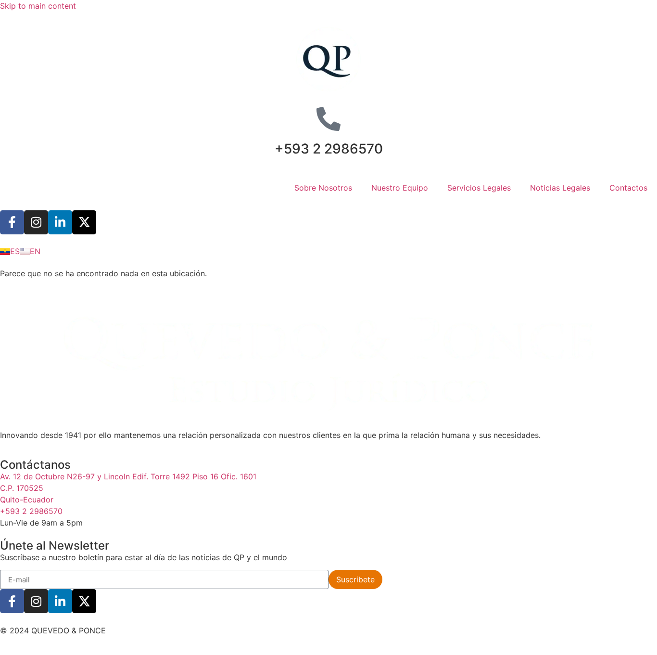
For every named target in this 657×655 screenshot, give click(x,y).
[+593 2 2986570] (328, 119)
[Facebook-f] (12, 222)
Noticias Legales (560, 188)
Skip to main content (38, 6)
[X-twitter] (84, 222)
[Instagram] (36, 222)
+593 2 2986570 (329, 149)
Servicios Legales (479, 188)
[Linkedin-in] (60, 222)
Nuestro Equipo (399, 188)
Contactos (628, 188)
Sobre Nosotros (323, 188)
